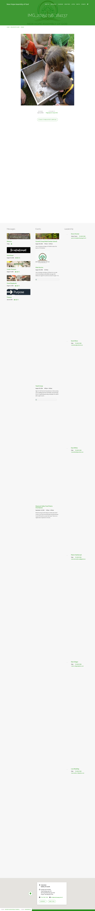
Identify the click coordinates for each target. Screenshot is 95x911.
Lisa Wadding (75, 769)
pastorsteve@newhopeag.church (78, 238)
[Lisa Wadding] (67, 872)
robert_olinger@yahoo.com (77, 666)
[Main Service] (42, 264)
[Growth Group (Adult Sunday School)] (47, 238)
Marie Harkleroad (76, 555)
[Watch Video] (17, 257)
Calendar (60, 4)
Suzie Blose (74, 341)
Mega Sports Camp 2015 (52, 112)
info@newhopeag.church (57, 897)
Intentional (10, 255)
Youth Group (39, 386)
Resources (53, 4)
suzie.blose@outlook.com (77, 345)
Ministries (67, 4)
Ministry (9, 241)
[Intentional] (18, 252)
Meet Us (47, 4)
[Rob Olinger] (67, 765)
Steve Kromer (75, 234)
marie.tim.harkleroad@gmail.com (78, 559)
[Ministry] (18, 238)
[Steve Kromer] (67, 337)
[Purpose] (18, 294)
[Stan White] (67, 551)
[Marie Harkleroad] (67, 658)
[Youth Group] (47, 382)
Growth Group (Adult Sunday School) (46, 241)
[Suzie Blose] (67, 444)
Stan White (74, 448)
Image (22, 27)
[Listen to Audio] (19, 257)
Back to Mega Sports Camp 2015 (48, 119)
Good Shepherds (12, 283)
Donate (83, 4)
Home (8, 27)
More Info (42, 901)
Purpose (9, 297)
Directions (51, 901)
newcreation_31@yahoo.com (77, 773)
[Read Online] (15, 271)
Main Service (39, 267)
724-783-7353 (44, 897)
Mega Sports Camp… (15, 27)
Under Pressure (11, 269)
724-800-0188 (82, 236)
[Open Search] (87, 4)
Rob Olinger (74, 662)
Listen (73, 4)
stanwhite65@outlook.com (77, 452)
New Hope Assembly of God (18, 4)
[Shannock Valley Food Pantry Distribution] (46, 502)
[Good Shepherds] (18, 280)
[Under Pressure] (18, 266)
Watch (78, 4)
